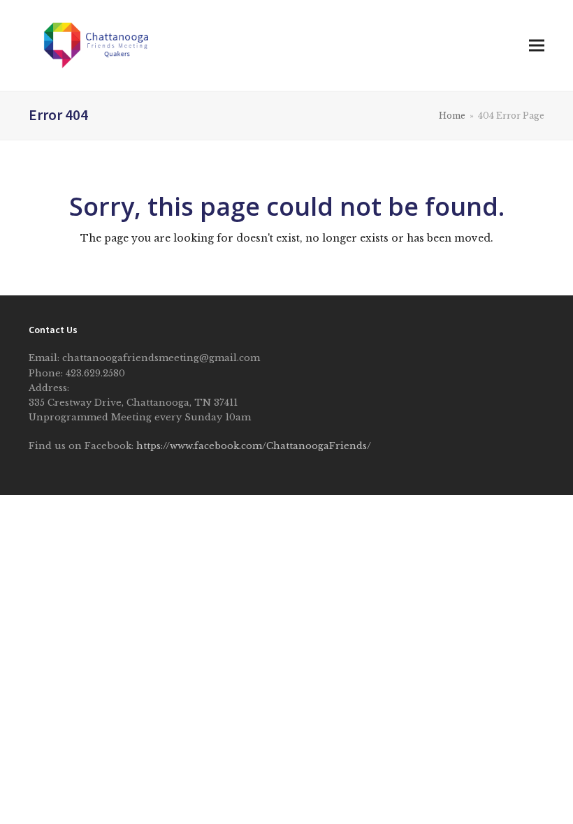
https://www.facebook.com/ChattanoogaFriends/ (253, 446)
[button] (536, 46)
